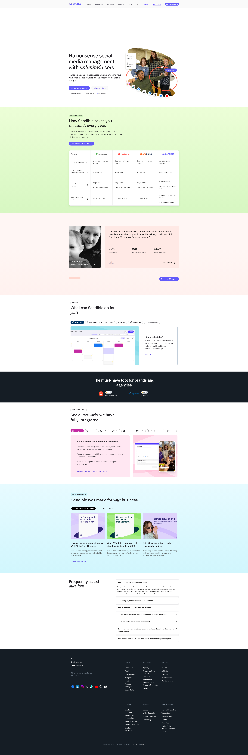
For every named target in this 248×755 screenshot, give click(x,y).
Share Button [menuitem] (130, 690)
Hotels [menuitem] (145, 688)
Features (88, 4)
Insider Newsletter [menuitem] (168, 710)
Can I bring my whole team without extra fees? (136, 600)
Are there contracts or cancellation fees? (134, 622)
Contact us (75, 659)
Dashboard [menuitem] (129, 668)
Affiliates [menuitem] (165, 671)
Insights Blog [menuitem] (166, 716)
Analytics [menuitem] (128, 677)
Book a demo (157, 4)
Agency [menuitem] (146, 668)
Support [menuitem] (146, 710)
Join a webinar (77, 665)
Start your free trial (172, 4)
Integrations (99, 4)
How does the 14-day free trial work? (132, 582)
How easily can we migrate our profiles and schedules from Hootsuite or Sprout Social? (146, 630)
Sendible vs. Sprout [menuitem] (132, 721)
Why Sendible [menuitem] (166, 677)
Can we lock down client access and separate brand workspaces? (143, 615)
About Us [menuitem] (164, 674)
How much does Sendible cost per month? (134, 607)
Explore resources (77, 562)
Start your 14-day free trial (80, 144)
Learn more (149, 354)
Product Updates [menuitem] (149, 716)
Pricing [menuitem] (164, 668)
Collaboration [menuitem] (130, 674)
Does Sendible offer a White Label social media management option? (145, 638)
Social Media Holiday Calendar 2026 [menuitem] (168, 728)
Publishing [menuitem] (129, 671)
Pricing (130, 4)
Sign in (146, 4)
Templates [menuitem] (165, 713)
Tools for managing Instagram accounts (91, 471)
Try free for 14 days (168, 279)
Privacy (135, 744)
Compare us (110, 4)
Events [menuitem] (164, 720)
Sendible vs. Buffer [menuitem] (132, 724)
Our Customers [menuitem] (167, 681)
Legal (143, 744)
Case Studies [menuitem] (166, 723)
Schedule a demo (100, 88)
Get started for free (78, 88)
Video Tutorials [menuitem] (149, 713)
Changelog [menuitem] (147, 720)
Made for (121, 4)
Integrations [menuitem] (129, 681)
